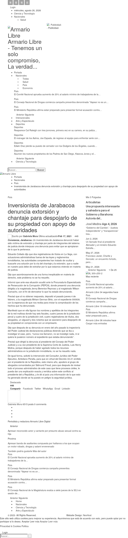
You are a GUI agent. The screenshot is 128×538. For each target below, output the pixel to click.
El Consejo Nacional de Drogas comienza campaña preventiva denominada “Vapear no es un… (61, 102)
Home (19, 501)
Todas (25, 78)
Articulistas (93, 202)
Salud (23, 19)
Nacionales (19, 16)
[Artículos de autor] (14, 396)
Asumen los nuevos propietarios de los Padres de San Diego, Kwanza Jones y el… (55, 153)
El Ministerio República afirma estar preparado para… (100, 314)
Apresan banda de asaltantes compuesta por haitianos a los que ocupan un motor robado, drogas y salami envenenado (43, 445)
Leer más (53, 521)
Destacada (15, 382)
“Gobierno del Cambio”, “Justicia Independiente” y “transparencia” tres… (102, 230)
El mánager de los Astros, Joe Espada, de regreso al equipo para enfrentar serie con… (57, 138)
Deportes (20, 124)
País (24, 84)
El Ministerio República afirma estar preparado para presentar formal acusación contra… (58, 109)
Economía (27, 88)
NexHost (87, 515)
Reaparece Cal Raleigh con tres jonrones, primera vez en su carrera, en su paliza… (55, 130)
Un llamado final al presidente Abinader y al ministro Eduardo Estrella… (101, 245)
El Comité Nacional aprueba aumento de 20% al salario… (100, 286)
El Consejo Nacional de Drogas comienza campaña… (101, 300)
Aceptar (44, 521)
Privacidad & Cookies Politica (14, 526)
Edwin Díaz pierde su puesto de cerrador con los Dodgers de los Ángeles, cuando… (55, 145)
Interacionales (23, 117)
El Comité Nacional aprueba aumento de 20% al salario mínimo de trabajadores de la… (57, 94)
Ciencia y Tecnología (24, 13)
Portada (18, 72)
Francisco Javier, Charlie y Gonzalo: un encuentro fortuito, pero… (101, 259)
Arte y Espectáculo (25, 120)
